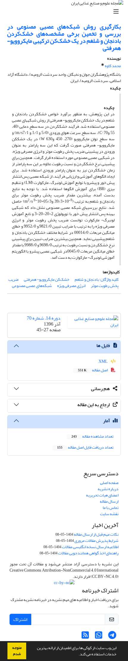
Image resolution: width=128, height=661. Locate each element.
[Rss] (85, 637)
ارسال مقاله (109, 501)
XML (103, 361)
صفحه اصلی (109, 483)
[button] (77, 655)
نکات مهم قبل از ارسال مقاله (96, 534)
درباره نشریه (108, 489)
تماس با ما (110, 508)
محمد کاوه (113, 66)
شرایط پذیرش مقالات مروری (96, 541)
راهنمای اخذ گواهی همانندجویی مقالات (88, 553)
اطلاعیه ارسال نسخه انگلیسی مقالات (90, 547)
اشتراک (20, 619)
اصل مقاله (93, 370)
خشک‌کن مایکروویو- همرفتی (46, 279)
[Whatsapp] (98, 637)
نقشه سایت (109, 514)
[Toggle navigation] (65, 11)
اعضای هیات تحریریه (102, 495)
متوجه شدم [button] (17, 650)
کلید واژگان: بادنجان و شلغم (96, 279)
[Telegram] (112, 637)
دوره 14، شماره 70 (43, 318)
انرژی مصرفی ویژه (71, 286)
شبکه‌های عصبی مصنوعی (32, 286)
